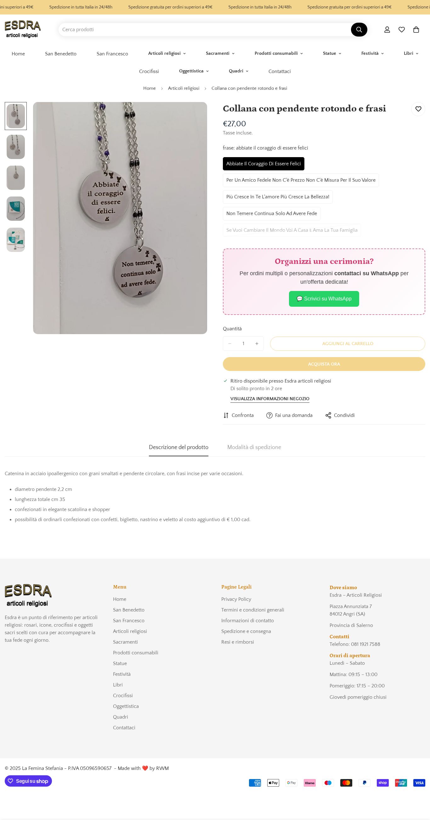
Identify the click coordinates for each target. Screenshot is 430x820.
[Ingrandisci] (194, 115)
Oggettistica (191, 71)
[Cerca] (359, 30)
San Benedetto (60, 54)
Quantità (232, 329)
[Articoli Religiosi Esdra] (23, 30)
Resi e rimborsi (237, 642)
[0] (416, 29)
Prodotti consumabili (276, 53)
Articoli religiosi (164, 53)
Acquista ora (324, 364)
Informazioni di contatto (247, 621)
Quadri (236, 71)
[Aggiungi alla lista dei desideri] (418, 109)
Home (18, 54)
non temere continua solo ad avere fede (271, 215)
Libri (408, 53)
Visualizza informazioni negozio (269, 398)
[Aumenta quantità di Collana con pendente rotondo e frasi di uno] (256, 343)
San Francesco (112, 54)
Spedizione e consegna (246, 631)
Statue (329, 53)
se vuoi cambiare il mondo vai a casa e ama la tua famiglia (292, 232)
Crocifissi (149, 71)
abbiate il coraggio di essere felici (263, 166)
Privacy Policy (236, 599)
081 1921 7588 (365, 644)
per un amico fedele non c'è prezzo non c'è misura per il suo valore (301, 182)
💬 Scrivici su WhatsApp (324, 298)
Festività (370, 53)
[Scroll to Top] (417, 785)
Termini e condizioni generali (252, 610)
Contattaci (280, 71)
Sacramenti (217, 53)
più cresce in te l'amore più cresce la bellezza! (277, 199)
